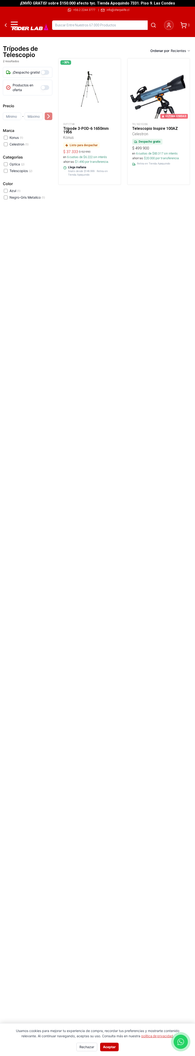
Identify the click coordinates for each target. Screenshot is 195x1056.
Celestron (19, 144)
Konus (16, 138)
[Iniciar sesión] (169, 25)
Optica (17, 164)
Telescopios (21, 171)
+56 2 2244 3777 (84, 10)
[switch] (45, 72)
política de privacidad (157, 1036)
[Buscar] (153, 25)
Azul (15, 191)
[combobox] (180, 51)
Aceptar (109, 1047)
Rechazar (86, 1047)
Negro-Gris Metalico (27, 197)
